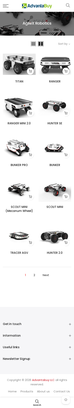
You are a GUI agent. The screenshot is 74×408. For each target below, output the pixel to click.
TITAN (19, 81)
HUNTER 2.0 (55, 253)
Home (12, 391)
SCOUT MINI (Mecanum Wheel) (19, 209)
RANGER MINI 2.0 (19, 123)
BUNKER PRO (19, 165)
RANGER (55, 81)
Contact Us (62, 391)
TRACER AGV (19, 253)
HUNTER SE (54, 123)
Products (26, 391)
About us (43, 391)
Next (46, 275)
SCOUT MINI (54, 207)
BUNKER (55, 165)
